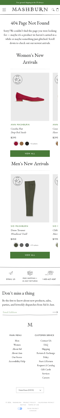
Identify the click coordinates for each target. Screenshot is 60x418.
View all (30, 153)
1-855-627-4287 (49, 279)
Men (17, 340)
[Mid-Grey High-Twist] (21, 245)
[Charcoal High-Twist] (27, 245)
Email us (10, 279)
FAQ (46, 344)
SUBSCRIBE (55, 312)
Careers (46, 377)
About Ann (17, 353)
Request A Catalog (46, 365)
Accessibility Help (17, 361)
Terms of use (33, 405)
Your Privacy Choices (33, 409)
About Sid (17, 349)
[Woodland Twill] (16, 245)
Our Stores (17, 357)
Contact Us (45, 340)
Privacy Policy (29, 402)
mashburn (17, 402)
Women (17, 344)
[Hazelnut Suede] (21, 143)
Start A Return (46, 361)
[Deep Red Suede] (16, 143)
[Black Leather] (27, 143)
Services (46, 373)
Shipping (46, 349)
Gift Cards (46, 369)
